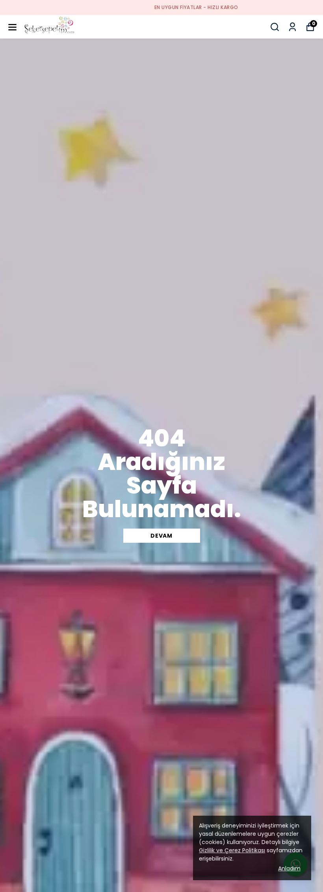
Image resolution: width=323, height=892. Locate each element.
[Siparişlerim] (292, 27)
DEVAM (161, 536)
